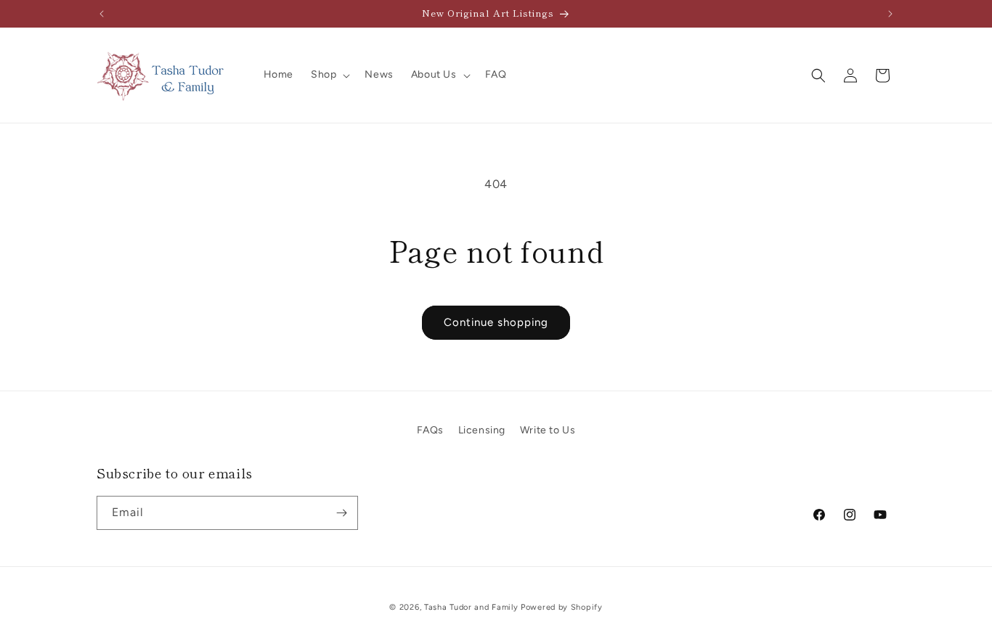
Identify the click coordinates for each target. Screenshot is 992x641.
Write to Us (548, 430)
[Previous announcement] (102, 14)
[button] (329, 75)
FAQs (430, 430)
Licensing (481, 430)
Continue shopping (496, 322)
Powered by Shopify (562, 607)
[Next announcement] (890, 14)
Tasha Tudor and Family (471, 607)
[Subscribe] (341, 513)
